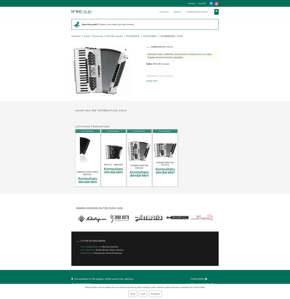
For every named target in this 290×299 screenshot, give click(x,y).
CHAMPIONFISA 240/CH (139, 166)
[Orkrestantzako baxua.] (87, 152)
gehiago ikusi (151, 80)
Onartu (132, 294)
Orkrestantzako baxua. (88, 173)
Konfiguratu (155, 294)
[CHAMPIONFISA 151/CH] (165, 151)
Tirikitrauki (76, 36)
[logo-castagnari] (92, 218)
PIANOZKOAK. (133, 36)
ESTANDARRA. (150, 36)
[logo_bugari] (177, 217)
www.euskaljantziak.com (91, 246)
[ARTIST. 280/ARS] (114, 152)
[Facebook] (211, 3)
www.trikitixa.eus (88, 249)
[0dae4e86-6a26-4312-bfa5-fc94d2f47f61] (202, 217)
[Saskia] (216, 11)
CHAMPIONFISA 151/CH (165, 163)
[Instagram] (217, 3)
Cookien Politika (199, 287)
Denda (86, 36)
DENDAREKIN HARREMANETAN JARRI (192, 54)
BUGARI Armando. (114, 36)
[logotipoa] (81, 12)
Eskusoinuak (98, 36)
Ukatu (143, 294)
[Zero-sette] (121, 218)
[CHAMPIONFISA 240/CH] (139, 151)
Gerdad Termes (87, 253)
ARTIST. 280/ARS (113, 164)
